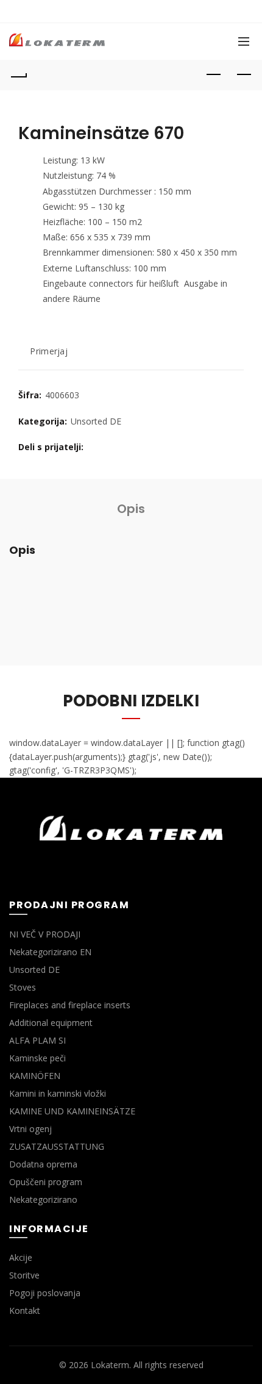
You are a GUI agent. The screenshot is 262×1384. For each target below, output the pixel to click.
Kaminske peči (37, 1058)
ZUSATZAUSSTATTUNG (56, 1146)
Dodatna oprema (43, 1164)
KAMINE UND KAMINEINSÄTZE (72, 1111)
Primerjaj (49, 351)
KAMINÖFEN (34, 1075)
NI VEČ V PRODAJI (44, 934)
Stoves (22, 987)
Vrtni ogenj (30, 1129)
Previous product (213, 75)
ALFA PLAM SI (37, 1040)
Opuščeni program (45, 1182)
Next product (243, 75)
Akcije (20, 1257)
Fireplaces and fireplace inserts (69, 1005)
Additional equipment (51, 1022)
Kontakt (24, 1310)
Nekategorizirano (43, 1199)
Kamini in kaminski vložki (57, 1093)
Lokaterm (110, 1365)
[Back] (18, 75)
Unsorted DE (96, 421)
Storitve (24, 1275)
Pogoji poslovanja (44, 1293)
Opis (131, 508)
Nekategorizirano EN (50, 952)
